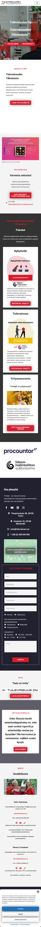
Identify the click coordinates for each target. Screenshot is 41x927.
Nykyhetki (23, 625)
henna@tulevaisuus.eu (20, 858)
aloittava (10, 635)
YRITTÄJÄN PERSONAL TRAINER (20, 428)
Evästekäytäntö (14, 924)
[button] (38, 892)
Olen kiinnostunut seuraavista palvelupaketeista (15, 620)
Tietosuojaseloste (25, 924)
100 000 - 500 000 (25, 635)
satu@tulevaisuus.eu (20, 813)
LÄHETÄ (20, 660)
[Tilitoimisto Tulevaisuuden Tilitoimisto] (11, 3)
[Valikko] (37, 3)
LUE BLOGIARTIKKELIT (20, 696)
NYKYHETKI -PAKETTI (20, 303)
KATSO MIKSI (20, 749)
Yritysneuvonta (12, 627)
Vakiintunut (21, 615)
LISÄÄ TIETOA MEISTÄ (21, 103)
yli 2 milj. (22, 637)
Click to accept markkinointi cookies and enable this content (20, 551)
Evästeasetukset (20, 920)
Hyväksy (20, 909)
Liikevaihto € (8, 632)
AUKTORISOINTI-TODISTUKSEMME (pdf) (20, 195)
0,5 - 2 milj (11, 637)
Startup (9, 615)
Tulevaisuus (11, 625)
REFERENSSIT (28, 44)
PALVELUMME (13, 44)
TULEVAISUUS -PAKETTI (20, 368)
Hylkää (20, 914)
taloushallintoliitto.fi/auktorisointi (20, 204)
